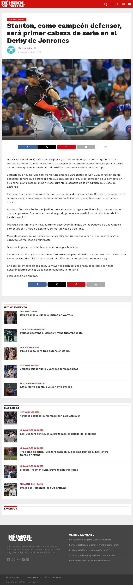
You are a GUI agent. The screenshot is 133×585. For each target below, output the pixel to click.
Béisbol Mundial (14, 578)
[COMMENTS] (105, 145)
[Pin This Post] (66, 145)
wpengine (27, 48)
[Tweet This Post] (46, 145)
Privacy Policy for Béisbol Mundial (43, 578)
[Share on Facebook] (27, 145)
